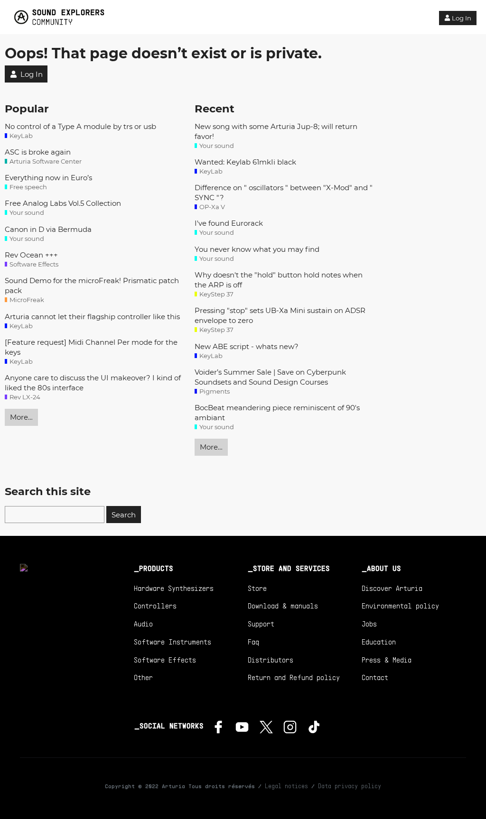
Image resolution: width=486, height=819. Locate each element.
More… (21, 417)
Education (379, 641)
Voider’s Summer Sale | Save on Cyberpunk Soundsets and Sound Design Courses (270, 377)
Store (257, 588)
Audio (143, 623)
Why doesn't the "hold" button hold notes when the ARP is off (279, 279)
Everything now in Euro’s (48, 177)
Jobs (369, 623)
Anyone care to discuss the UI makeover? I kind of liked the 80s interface (93, 382)
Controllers (155, 605)
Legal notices (286, 786)
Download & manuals (283, 605)
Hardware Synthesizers (174, 588)
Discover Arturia (392, 588)
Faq (253, 641)
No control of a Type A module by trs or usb (80, 126)
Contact (375, 677)
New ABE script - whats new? (247, 346)
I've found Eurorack (229, 223)
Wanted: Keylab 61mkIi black (245, 161)
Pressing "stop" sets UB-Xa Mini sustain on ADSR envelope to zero (280, 315)
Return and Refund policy (294, 677)
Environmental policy (400, 605)
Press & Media (386, 659)
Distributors (270, 659)
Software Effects (165, 659)
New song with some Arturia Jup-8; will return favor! (276, 131)
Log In (461, 18)
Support (261, 623)
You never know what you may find (257, 249)
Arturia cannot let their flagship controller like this (92, 316)
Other (143, 677)
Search (124, 514)
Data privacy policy (349, 786)
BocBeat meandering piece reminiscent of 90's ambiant (277, 412)
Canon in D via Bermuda (48, 229)
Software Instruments (172, 641)
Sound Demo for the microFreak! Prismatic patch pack (92, 285)
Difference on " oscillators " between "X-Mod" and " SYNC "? (284, 192)
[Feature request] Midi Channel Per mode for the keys (91, 347)
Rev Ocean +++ (31, 254)
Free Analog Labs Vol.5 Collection (63, 203)
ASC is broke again (38, 151)
